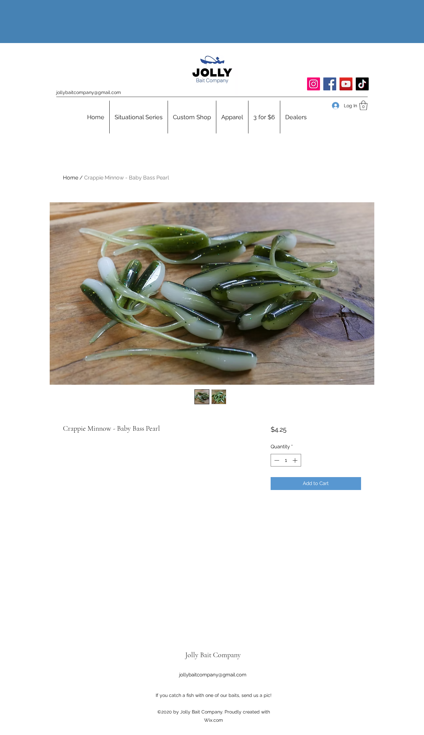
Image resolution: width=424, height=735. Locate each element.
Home (70, 177)
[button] (363, 105)
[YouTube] (346, 83)
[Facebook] (329, 83)
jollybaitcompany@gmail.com (88, 92)
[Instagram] (313, 83)
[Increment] (295, 460)
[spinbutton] (285, 460)
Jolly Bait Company (213, 655)
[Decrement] (276, 460)
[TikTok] (362, 83)
